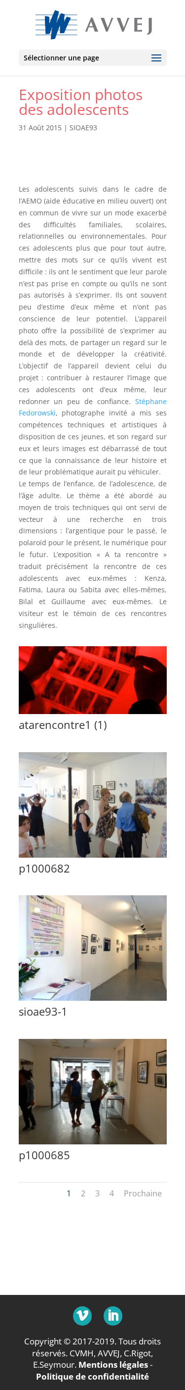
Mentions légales (113, 1364)
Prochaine (143, 1193)
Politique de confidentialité (92, 1376)
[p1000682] (93, 857)
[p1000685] (93, 1144)
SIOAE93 (83, 127)
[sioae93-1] (93, 1000)
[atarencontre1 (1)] (93, 714)
